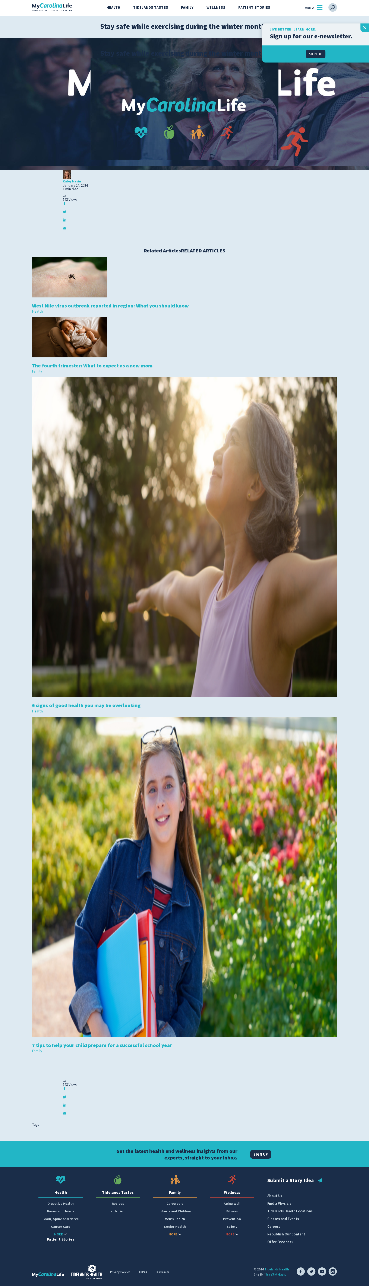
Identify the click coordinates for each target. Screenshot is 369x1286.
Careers (273, 1226)
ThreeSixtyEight (275, 1274)
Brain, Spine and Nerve (61, 1219)
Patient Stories (254, 7)
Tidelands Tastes (150, 7)
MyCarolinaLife (52, 7)
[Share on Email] (64, 228)
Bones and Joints (61, 1211)
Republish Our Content (286, 1234)
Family (187, 7)
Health (113, 7)
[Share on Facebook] (64, 203)
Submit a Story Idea (290, 1180)
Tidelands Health (277, 1269)
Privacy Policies (120, 1272)
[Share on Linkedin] (64, 220)
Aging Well (232, 1204)
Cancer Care (60, 1227)
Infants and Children (175, 1211)
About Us (274, 1195)
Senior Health (175, 1227)
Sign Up (260, 1154)
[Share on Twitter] (64, 212)
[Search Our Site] (332, 7)
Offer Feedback (280, 1241)
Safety (232, 1227)
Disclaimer (162, 1272)
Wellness (216, 7)
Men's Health (175, 1219)
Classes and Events (283, 1218)
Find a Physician (280, 1203)
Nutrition (118, 1211)
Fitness (232, 1211)
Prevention (232, 1219)
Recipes (118, 1204)
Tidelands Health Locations (290, 1211)
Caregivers (175, 1204)
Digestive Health (61, 1204)
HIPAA (143, 1272)
